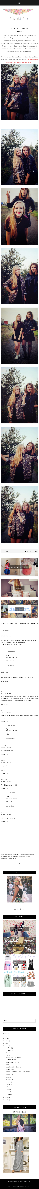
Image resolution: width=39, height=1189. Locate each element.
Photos (6, 551)
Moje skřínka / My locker (13, 1057)
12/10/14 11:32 (11, 657)
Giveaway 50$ (19, 962)
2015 (5, 1043)
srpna (7, 1077)
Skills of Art (4, 672)
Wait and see (9, 1074)
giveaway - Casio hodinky (19, 945)
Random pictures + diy (29, 623)
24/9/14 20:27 (6, 747)
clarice (3, 760)
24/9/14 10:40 (6, 674)
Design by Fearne (25, 1186)
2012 (5, 1100)
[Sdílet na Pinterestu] (30, 551)
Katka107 (4, 780)
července (8, 1079)
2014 (5, 1046)
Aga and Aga (16, 1186)
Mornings (19, 588)
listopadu (9, 1050)
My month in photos (19, 567)
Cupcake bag (19, 1112)
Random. (19, 609)
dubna (8, 1087)
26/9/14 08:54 (6, 814)
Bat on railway (10, 1069)
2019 (5, 1036)
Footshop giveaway (19, 929)
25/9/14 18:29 (6, 781)
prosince (8, 1048)
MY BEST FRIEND (11, 1060)
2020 (6, 1033)
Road (7, 1064)
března (8, 1089)
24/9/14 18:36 (6, 712)
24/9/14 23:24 (6, 762)
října (7, 1053)
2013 (5, 1097)
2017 (5, 1038)
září (7, 1055)
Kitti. (2, 710)
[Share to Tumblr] (33, 551)
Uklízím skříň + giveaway (13, 1067)
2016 (5, 1041)
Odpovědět (5, 648)
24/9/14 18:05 (6, 693)
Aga (7, 655)
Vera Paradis (5, 813)
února (8, 1092)
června (8, 1082)
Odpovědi (11, 651)
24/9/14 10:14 (6, 637)
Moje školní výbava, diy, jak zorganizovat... (19, 1071)
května (8, 1084)
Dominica (4, 635)
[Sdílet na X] (25, 551)
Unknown (4, 745)
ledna (7, 1094)
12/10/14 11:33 (11, 798)
